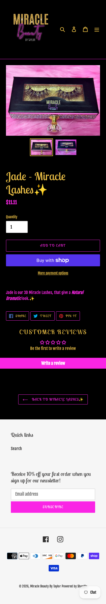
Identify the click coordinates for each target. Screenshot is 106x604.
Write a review (53, 363)
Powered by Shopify (74, 586)
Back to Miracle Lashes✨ (57, 399)
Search (16, 448)
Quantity (11, 217)
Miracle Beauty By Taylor (45, 586)
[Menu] (96, 29)
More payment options (53, 273)
